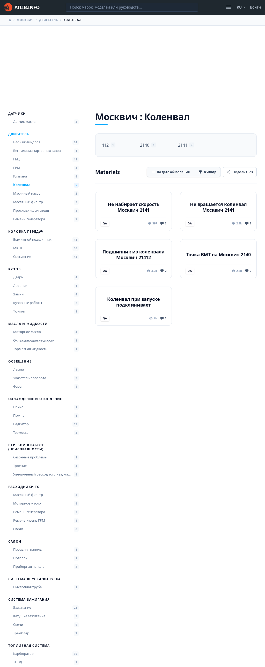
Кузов (14, 269)
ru (239, 7)
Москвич (25, 20)
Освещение (20, 361)
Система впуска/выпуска (34, 579)
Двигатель (48, 20)
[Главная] (9, 20)
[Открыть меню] (228, 7)
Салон (14, 542)
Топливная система (29, 646)
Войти (255, 7)
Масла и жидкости (28, 324)
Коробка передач (26, 232)
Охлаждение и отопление (35, 399)
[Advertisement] (132, 64)
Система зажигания (29, 600)
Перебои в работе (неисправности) (26, 447)
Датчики (17, 114)
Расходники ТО (24, 487)
